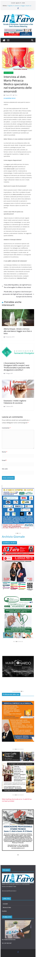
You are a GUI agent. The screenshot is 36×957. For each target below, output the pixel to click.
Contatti (5, 904)
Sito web (5, 469)
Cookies (4, 911)
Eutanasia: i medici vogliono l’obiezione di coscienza (15, 401)
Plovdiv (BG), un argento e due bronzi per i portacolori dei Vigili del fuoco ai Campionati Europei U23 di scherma (17, 294)
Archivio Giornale (13, 536)
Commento (6, 428)
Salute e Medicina (8, 72)
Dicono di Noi (7, 907)
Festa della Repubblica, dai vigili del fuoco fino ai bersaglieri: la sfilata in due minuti (17, 286)
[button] (16, 533)
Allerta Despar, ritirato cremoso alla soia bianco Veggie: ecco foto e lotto (18, 331)
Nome (4, 452)
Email (4, 460)
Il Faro (15, 95)
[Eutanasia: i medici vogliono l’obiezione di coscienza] (18, 381)
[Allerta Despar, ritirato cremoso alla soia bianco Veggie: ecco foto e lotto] (18, 310)
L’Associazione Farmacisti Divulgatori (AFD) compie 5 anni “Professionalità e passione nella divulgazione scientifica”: (17, 366)
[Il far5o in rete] (18, 874)
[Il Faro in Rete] (4, 40)
